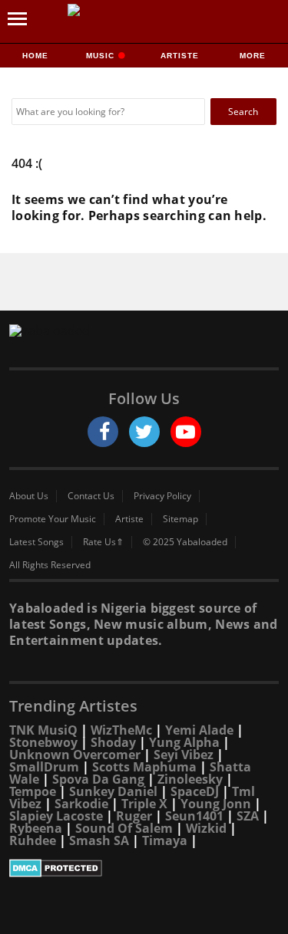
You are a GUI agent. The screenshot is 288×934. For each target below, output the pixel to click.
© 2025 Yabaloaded (185, 542)
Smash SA (99, 840)
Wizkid (206, 828)
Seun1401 (194, 815)
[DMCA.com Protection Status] (144, 868)
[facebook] (103, 431)
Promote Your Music (52, 519)
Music (102, 55)
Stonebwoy (43, 742)
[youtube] (185, 431)
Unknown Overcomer (75, 754)
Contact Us (91, 496)
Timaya (164, 840)
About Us (28, 496)
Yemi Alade (199, 730)
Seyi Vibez (184, 754)
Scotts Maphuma (144, 766)
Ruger (134, 815)
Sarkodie (81, 803)
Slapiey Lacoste (56, 815)
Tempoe (32, 791)
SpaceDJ (194, 791)
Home (35, 55)
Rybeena (35, 828)
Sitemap (180, 519)
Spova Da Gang (98, 779)
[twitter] (144, 431)
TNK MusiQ (43, 730)
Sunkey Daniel (113, 791)
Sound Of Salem (124, 828)
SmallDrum (44, 766)
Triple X (144, 803)
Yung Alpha (184, 742)
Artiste (180, 55)
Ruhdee (32, 840)
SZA (248, 815)
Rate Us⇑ (103, 542)
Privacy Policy (162, 496)
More (253, 55)
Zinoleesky (190, 779)
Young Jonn (215, 803)
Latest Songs (36, 542)
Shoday (113, 742)
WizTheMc (121, 730)
